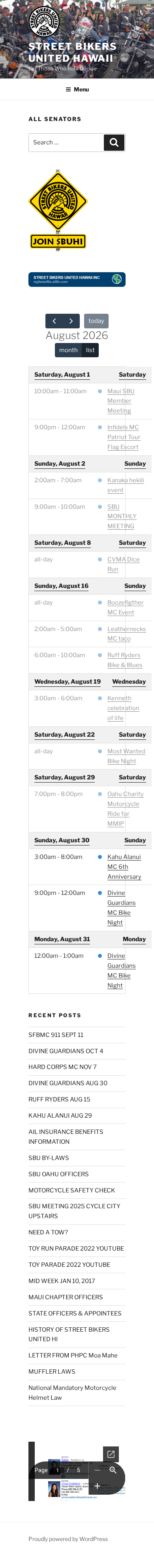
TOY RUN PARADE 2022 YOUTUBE (76, 1248)
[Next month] (71, 321)
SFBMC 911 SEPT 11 (55, 1035)
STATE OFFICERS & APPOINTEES (75, 1313)
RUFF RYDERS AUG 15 (59, 1099)
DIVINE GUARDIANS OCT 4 (65, 1051)
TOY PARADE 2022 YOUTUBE (69, 1264)
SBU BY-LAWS (48, 1158)
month (68, 350)
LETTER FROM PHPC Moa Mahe (73, 1355)
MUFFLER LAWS (51, 1371)
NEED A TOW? (48, 1232)
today (96, 320)
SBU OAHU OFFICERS (58, 1174)
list (90, 350)
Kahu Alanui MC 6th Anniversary (124, 866)
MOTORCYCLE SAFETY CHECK (71, 1190)
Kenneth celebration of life (123, 708)
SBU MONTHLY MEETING (122, 516)
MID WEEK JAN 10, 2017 (61, 1281)
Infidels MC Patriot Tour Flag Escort (124, 437)
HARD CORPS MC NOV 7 (62, 1067)
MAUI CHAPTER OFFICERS (65, 1297)
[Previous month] (54, 321)
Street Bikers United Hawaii (72, 52)
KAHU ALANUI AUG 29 (60, 1115)
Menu (81, 89)
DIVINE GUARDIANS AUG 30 (67, 1083)
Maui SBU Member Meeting (121, 401)
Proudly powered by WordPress (68, 1538)
